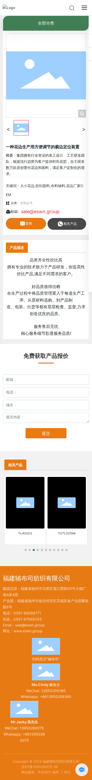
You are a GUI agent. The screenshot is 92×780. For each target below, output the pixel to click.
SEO (67, 772)
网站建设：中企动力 (36, 772)
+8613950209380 (55, 696)
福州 (55, 772)
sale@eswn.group (40, 211)
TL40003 (25, 533)
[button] (26, 550)
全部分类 (46, 23)
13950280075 (32, 728)
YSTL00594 (67, 533)
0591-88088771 (27, 613)
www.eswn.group (28, 631)
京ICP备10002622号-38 (39, 767)
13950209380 (53, 691)
